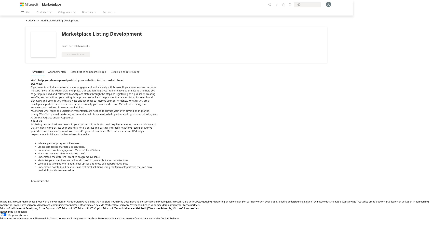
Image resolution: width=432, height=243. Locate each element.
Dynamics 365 (53, 208)
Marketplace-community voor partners (57, 205)
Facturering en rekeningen (226, 201)
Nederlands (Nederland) (13, 211)
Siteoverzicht (42, 218)
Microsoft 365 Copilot (90, 208)
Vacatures (154, 208)
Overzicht (38, 71)
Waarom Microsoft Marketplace (17, 201)
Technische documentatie (125, 201)
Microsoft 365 (69, 208)
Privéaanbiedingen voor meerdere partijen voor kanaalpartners (164, 205)
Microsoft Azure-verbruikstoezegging (191, 201)
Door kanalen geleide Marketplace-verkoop (104, 205)
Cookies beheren (170, 218)
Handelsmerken (125, 218)
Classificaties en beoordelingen (88, 71)
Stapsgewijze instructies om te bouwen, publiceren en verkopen (377, 201)
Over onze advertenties (147, 218)
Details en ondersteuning (125, 71)
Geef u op (270, 201)
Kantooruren (74, 201)
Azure (42, 208)
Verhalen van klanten (54, 201)
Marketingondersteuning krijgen (294, 201)
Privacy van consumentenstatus (17, 218)
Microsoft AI (7, 208)
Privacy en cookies (81, 218)
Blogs (39, 201)
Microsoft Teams (112, 208)
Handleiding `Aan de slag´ (95, 201)
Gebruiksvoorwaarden (103, 218)
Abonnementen (57, 71)
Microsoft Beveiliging (26, 208)
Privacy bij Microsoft (172, 208)
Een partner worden (253, 201)
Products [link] (30, 20)
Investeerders (191, 208)
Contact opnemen (60, 218)
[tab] (39, 71)
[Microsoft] (29, 4)
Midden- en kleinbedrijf (135, 208)
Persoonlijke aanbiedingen (155, 201)
